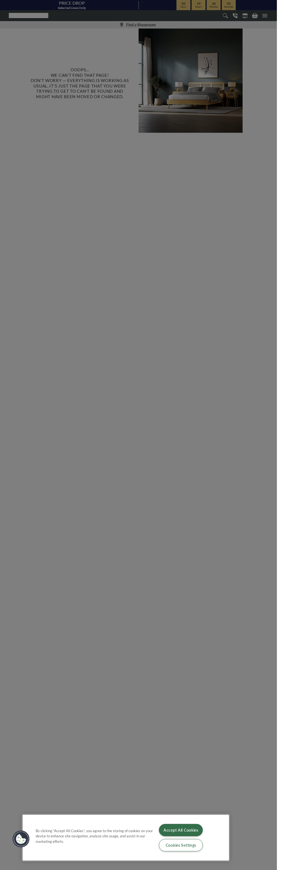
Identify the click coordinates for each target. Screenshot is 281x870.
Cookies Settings (181, 845)
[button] (21, 839)
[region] (126, 837)
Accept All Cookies (181, 830)
